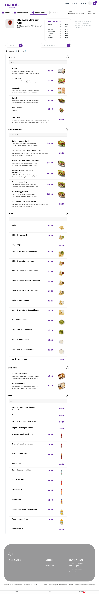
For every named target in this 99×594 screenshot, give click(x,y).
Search (6, 12)
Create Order (39, 12)
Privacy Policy (27, 585)
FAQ (35, 585)
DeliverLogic (53, 585)
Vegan (22, 51)
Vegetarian (11, 51)
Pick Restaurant (21, 12)
